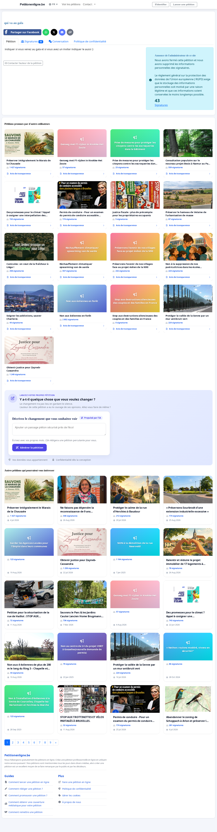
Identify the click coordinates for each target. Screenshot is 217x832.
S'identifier (160, 4)
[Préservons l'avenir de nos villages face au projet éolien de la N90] (135, 257)
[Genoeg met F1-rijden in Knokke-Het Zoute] (82, 153)
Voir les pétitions (71, 4)
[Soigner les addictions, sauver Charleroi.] (29, 309)
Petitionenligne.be (32, 4)
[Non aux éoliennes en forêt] (82, 307)
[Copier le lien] (70, 32)
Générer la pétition (31, 447)
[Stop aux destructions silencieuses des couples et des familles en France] (135, 309)
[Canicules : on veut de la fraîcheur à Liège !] (29, 257)
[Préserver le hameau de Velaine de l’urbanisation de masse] (188, 205)
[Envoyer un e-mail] (62, 32)
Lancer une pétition (183, 4)
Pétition (11, 41)
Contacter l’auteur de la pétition (24, 63)
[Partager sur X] (54, 32)
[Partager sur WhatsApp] (46, 32)
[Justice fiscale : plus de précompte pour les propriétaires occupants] (135, 205)
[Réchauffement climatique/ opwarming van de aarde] (82, 257)
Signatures (33, 41)
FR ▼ (55, 4)
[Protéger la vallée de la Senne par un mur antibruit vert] (188, 309)
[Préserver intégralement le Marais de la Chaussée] (29, 153)
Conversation (60, 41)
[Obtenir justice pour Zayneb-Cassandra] (29, 360)
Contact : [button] (88, 4)
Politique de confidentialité (90, 41)
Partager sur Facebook (25, 32)
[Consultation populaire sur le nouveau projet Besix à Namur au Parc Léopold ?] (188, 153)
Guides (9, 776)
